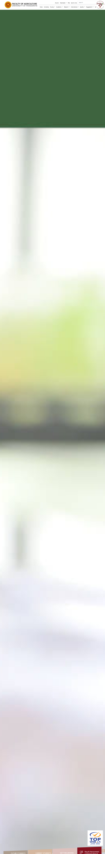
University (46, 7)
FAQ (69, 3)
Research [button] (66, 7)
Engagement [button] (89, 7)
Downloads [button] (63, 3)
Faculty (52, 7)
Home (41, 7)
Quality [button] (82, 7)
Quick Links (74, 3)
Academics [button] (59, 7)
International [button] (74, 7)
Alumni (57, 3)
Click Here (84, 848)
